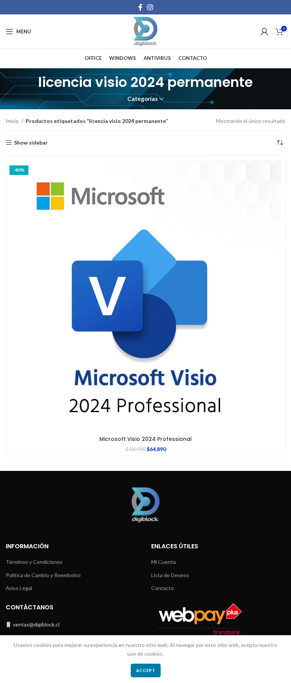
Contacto (162, 588)
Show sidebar (31, 143)
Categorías (142, 99)
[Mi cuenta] (264, 31)
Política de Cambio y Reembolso (43, 575)
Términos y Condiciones (34, 562)
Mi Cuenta (163, 562)
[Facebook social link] (140, 7)
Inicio (13, 121)
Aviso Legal (19, 588)
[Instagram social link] (150, 7)
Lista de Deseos (170, 575)
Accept (145, 670)
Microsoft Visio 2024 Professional (145, 439)
